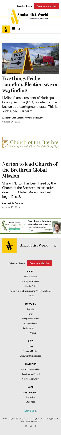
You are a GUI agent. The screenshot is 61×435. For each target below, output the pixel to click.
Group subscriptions (30, 318)
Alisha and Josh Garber (12, 117)
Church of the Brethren (12, 203)
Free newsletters (30, 392)
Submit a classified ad (31, 374)
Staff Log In (30, 411)
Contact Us (55, 419)
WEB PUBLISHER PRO (33, 421)
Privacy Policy (36, 419)
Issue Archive (30, 332)
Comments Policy (46, 419)
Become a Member (46, 6)
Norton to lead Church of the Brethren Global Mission (29, 170)
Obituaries (30, 397)
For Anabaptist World (34, 117)
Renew (29, 6)
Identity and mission (30, 281)
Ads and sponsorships (30, 369)
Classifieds (30, 401)
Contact (31, 295)
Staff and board (30, 276)
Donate (30, 346)
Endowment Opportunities (30, 355)
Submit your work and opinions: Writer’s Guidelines (30, 291)
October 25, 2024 (11, 121)
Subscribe (21, 6)
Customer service (30, 328)
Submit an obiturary (30, 378)
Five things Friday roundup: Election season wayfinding (30, 85)
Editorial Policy (30, 286)
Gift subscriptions (31, 323)
